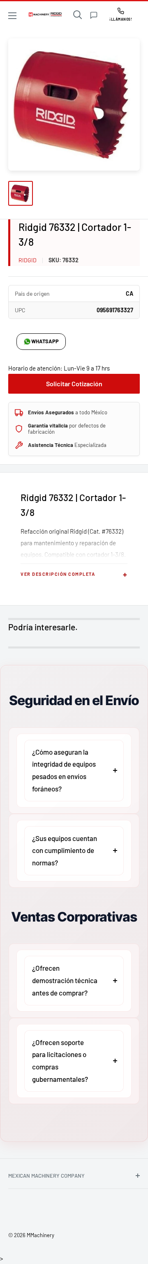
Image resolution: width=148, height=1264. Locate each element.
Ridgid (27, 260)
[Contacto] (94, 15)
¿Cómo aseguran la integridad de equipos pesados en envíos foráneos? (64, 770)
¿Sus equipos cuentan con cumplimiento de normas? (64, 850)
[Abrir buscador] (77, 14)
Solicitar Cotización (74, 383)
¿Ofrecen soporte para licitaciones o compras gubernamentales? (60, 1060)
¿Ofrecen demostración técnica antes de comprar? (64, 980)
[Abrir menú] (12, 15)
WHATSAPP (45, 341)
